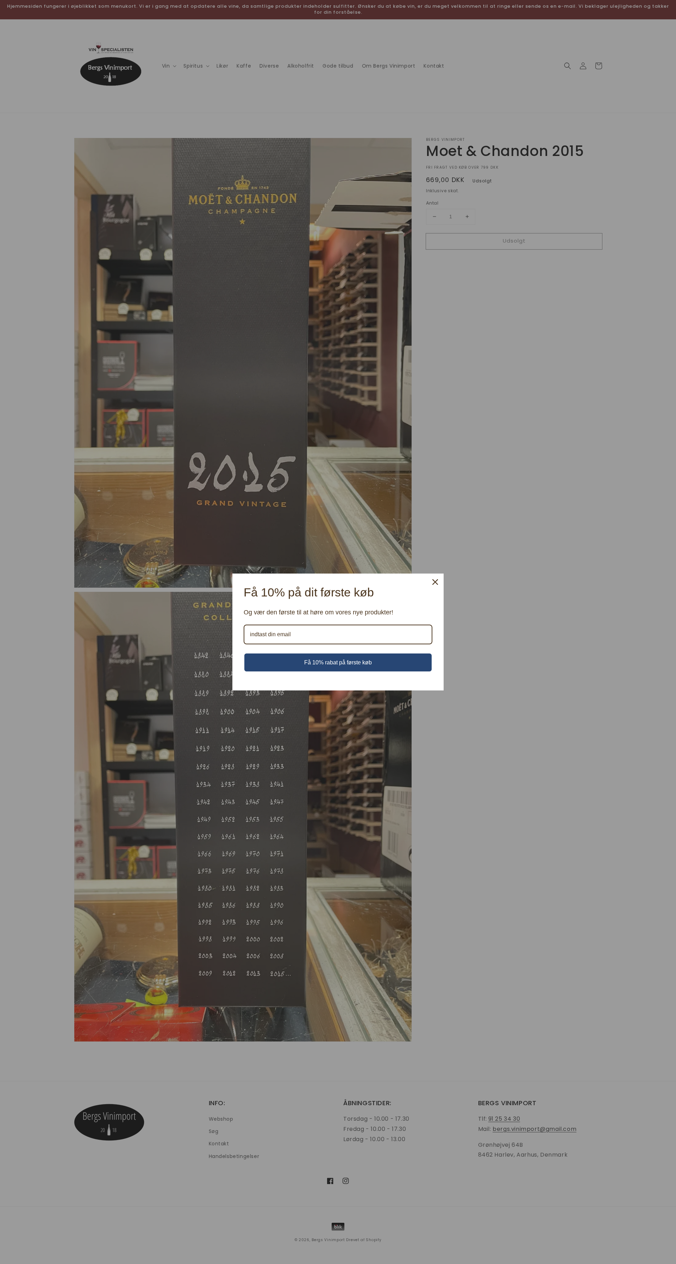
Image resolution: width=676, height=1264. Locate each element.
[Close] (435, 582)
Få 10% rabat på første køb (338, 662)
